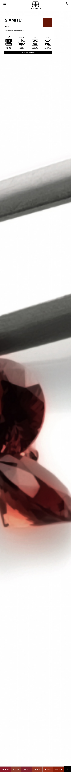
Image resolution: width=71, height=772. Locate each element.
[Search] (67, 3)
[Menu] (3, 3)
